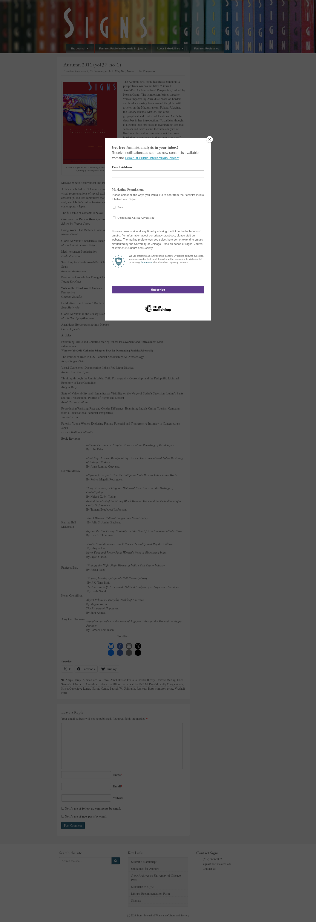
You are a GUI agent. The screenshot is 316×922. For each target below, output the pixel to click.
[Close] (209, 139)
